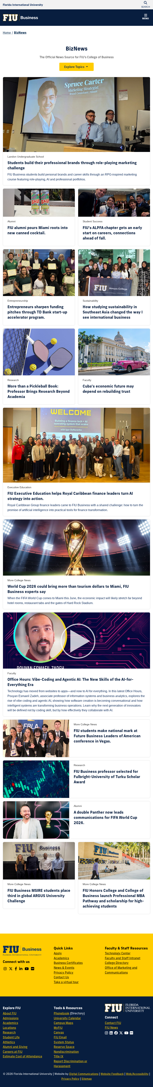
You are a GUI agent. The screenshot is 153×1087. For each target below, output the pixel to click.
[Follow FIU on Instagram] (107, 1033)
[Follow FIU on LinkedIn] (112, 1033)
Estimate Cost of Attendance (22, 1056)
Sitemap (87, 1078)
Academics (61, 958)
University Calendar (67, 1018)
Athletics (9, 1042)
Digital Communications (83, 1074)
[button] (145, 17)
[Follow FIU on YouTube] (127, 1033)
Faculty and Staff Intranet (122, 958)
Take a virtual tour (66, 982)
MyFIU (58, 1028)
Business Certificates (68, 963)
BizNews (20, 32)
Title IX (58, 1056)
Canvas (59, 1032)
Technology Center (117, 953)
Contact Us (61, 977)
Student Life (11, 1037)
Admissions (10, 1018)
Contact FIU (113, 1023)
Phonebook (61, 1013)
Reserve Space (64, 1047)
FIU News (111, 1027)
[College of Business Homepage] (20, 17)
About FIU (9, 1013)
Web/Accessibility (137, 1074)
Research (9, 1032)
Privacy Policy (63, 972)
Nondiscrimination (66, 1052)
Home (7, 32)
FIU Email (60, 1037)
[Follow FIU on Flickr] (132, 1033)
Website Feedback (112, 1074)
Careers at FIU (12, 1052)
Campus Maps (63, 1023)
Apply (58, 953)
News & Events (64, 967)
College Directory (117, 963)
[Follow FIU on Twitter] (121, 1033)
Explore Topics (74, 67)
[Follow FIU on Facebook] (116, 1033)
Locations (9, 1028)
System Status (64, 1042)
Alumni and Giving (15, 1047)
